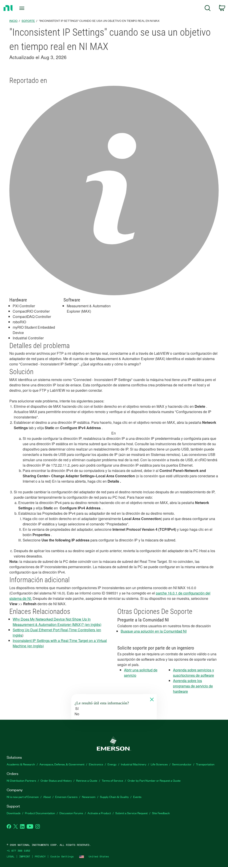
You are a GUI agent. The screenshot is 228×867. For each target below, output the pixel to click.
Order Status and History (56, 780)
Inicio (13, 20)
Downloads (13, 813)
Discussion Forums (71, 813)
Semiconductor (181, 764)
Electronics (96, 764)
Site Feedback (161, 813)
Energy (112, 764)
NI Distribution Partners (21, 780)
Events (137, 797)
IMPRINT (24, 856)
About (47, 797)
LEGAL (10, 856)
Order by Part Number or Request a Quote (154, 780)
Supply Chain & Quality (114, 797)
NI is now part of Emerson (23, 797)
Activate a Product (99, 813)
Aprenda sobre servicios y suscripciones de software (193, 672)
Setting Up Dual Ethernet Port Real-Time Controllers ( (55, 629)
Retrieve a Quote (86, 780)
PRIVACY (40, 856)
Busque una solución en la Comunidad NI (154, 631)
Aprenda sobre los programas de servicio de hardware (193, 686)
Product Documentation (40, 813)
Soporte (28, 20)
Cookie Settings (62, 856)
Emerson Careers (66, 797)
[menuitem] (208, 9)
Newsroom (89, 797)
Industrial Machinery (133, 764)
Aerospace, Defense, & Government (61, 764)
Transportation (205, 764)
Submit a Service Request (131, 813)
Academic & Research (21, 764)
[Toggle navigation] (29, 8)
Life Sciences (159, 764)
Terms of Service (112, 780)
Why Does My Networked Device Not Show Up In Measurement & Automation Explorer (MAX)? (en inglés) (57, 622)
